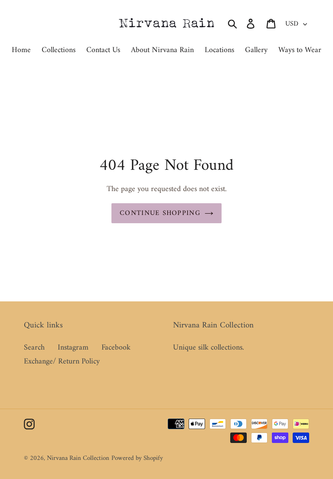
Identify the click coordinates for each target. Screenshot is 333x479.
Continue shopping (160, 213)
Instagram (73, 347)
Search (34, 347)
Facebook (116, 347)
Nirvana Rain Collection (78, 458)
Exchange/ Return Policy (62, 361)
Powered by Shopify (137, 458)
